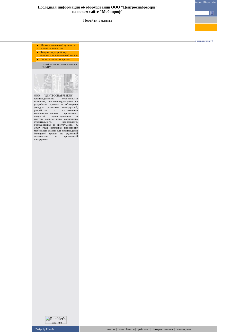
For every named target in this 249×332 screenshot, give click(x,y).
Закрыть (105, 20)
